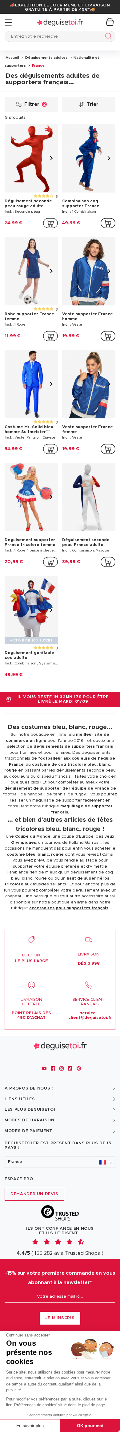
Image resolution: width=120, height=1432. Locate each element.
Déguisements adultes (46, 57)
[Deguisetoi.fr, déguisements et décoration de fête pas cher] (60, 22)
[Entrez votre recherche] (107, 37)
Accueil (12, 57)
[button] (60, 1162)
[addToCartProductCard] (50, 223)
